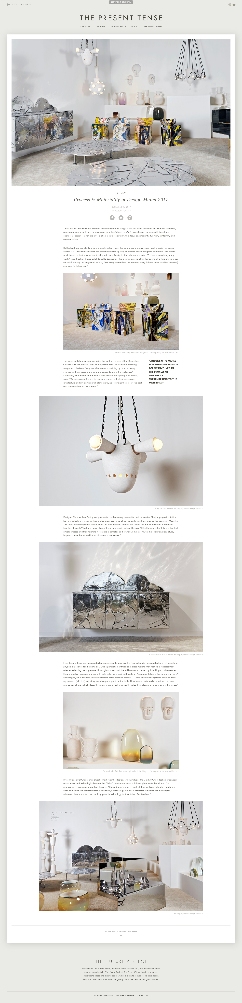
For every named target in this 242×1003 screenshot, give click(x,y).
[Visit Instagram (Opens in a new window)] (234, 4)
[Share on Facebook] (112, 217)
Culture (85, 27)
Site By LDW (142, 995)
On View (100, 27)
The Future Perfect (22, 4)
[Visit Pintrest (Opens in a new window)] (230, 4)
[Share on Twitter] (121, 217)
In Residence (118, 27)
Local (134, 27)
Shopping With (153, 27)
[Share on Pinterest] (129, 217)
